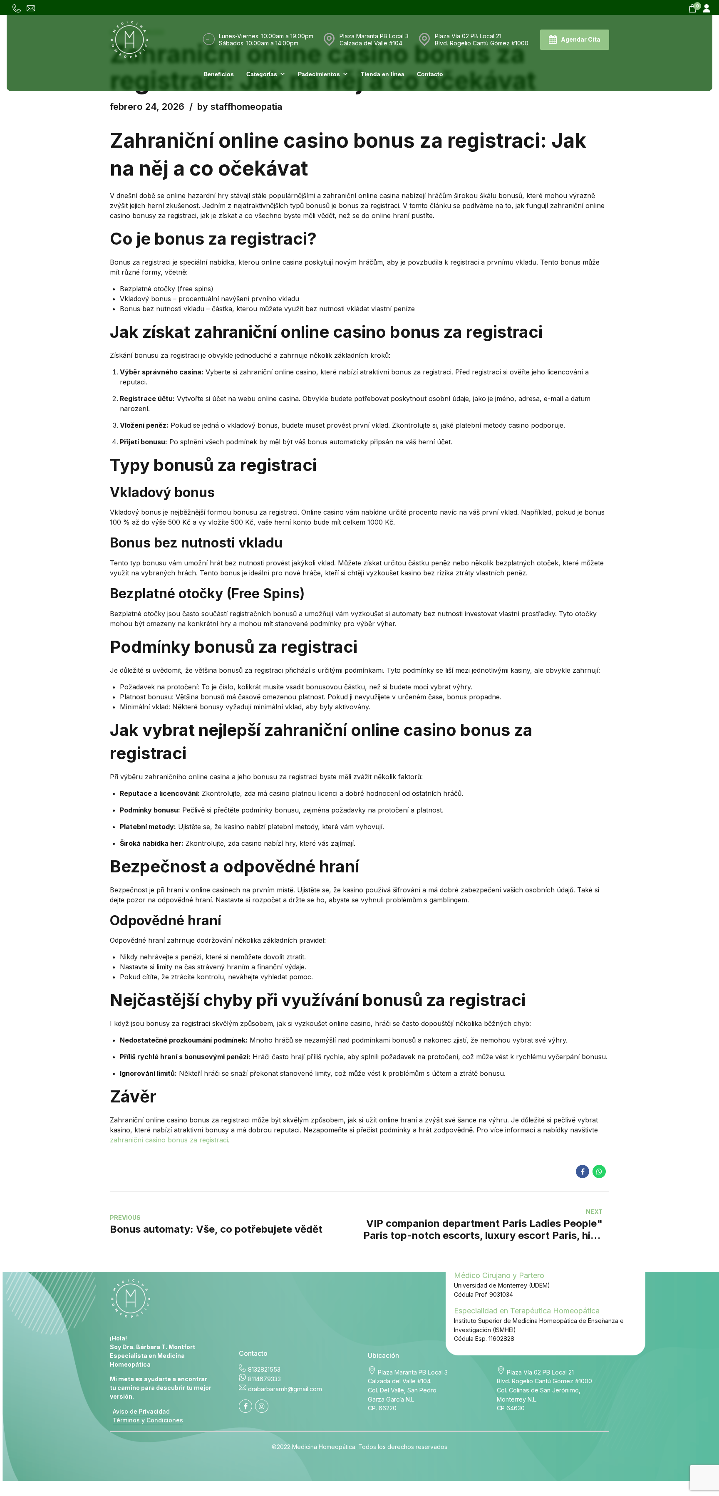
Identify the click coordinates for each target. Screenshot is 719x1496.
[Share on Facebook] (582, 1171)
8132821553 (264, 1369)
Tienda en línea (382, 74)
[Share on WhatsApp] (599, 1171)
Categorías (261, 74)
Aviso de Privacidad (141, 1411)
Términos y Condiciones (148, 1420)
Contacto (430, 74)
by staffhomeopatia (239, 106)
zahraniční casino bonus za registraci (169, 1140)
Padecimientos (319, 74)
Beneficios (218, 74)
